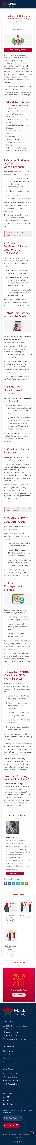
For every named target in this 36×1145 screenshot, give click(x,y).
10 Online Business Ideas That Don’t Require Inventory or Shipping (10, 948)
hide (27, 102)
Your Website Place (19, 990)
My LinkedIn (14, 873)
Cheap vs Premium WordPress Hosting (10, 918)
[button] (29, 4)
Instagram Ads (25, 915)
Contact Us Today (15, 806)
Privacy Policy (18, 1142)
